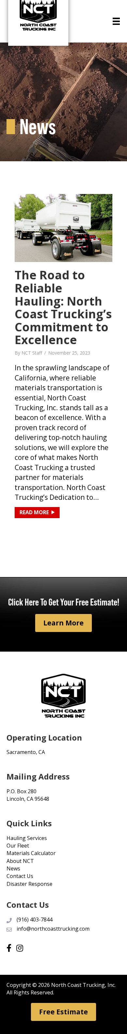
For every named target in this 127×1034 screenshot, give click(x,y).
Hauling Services (27, 838)
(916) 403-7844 (34, 919)
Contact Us (20, 876)
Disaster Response (29, 883)
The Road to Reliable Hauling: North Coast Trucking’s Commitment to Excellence (63, 307)
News (13, 868)
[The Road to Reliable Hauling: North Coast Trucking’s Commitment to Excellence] (63, 227)
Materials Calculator (31, 853)
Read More (40, 512)
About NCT (20, 861)
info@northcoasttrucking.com (53, 928)
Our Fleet (18, 845)
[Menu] (116, 21)
